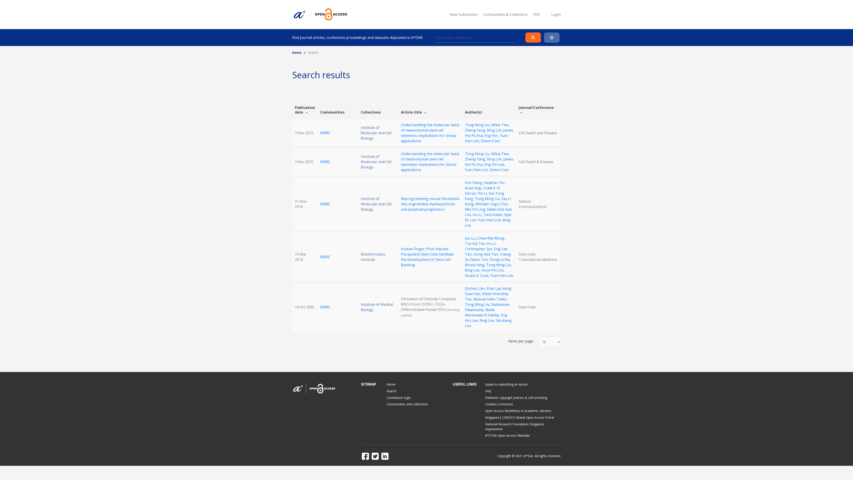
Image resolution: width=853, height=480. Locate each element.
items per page (520, 341)
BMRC (325, 132)
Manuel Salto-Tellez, (490, 299)
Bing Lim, (495, 130)
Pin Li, (483, 193)
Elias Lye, (495, 288)
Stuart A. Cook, (477, 275)
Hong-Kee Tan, (486, 254)
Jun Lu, (471, 238)
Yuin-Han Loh (501, 275)
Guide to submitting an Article (506, 384)
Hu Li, (478, 214)
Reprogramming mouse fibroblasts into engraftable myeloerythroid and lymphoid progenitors (430, 204)
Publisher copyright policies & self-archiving (516, 398)
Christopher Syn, (479, 248)
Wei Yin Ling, (476, 209)
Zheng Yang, (476, 130)
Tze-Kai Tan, (476, 243)
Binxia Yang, (475, 264)
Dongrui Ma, (500, 259)
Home (296, 52)
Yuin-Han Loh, (477, 169)
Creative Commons (499, 404)
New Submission (464, 14)
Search (391, 391)
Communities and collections (407, 404)
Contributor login (399, 398)
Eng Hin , (492, 135)
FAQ (536, 14)
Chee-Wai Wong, (491, 238)
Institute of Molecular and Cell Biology (376, 133)
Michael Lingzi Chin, (492, 204)
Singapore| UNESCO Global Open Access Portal (519, 417)
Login (556, 14)
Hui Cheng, (474, 182)
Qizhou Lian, (476, 288)
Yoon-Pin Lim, (492, 270)
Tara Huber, (493, 214)
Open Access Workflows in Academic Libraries (518, 411)
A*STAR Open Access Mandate (507, 435)
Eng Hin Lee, (494, 164)
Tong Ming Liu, (478, 124)
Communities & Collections (505, 14)
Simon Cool (490, 140)
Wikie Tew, (500, 124)
